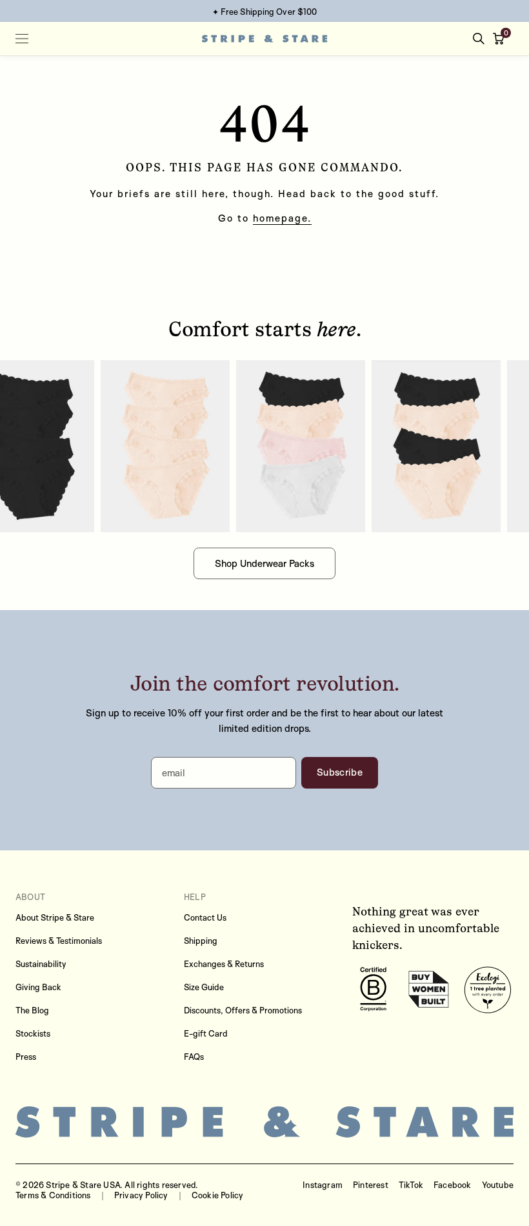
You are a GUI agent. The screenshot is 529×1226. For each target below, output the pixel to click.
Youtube (498, 1185)
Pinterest (370, 1185)
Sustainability (40, 964)
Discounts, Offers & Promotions (243, 1010)
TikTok (411, 1185)
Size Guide (204, 987)
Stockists (32, 1033)
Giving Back (38, 987)
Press (25, 1056)
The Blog (32, 1010)
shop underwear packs (264, 563)
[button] (501, 38)
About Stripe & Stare (54, 917)
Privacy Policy (141, 1195)
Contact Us (205, 917)
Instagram (323, 1185)
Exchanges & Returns (224, 964)
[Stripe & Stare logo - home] (265, 39)
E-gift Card (206, 1033)
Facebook (453, 1185)
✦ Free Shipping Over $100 (264, 11)
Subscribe (340, 772)
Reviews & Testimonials (58, 940)
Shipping (200, 940)
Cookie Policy (218, 1195)
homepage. (282, 218)
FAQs (194, 1056)
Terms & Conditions (53, 1195)
